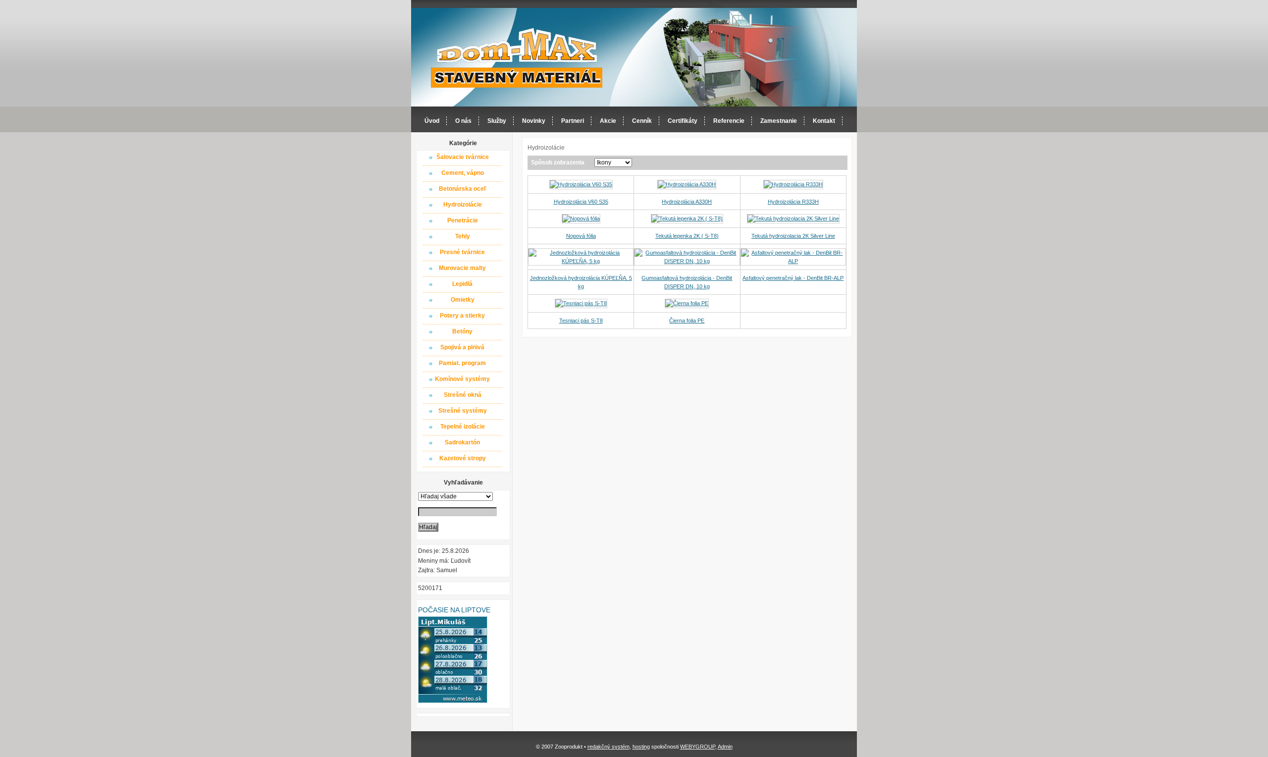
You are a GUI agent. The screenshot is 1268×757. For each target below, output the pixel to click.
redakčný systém (608, 747)
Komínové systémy (462, 379)
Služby (496, 120)
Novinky (533, 120)
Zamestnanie (778, 120)
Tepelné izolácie (462, 426)
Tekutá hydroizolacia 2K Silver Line (793, 236)
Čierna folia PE (686, 321)
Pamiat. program (462, 363)
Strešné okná (462, 394)
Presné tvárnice (462, 252)
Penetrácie (462, 220)
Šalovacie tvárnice (462, 157)
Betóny (462, 331)
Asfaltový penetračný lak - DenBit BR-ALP (793, 278)
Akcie (608, 120)
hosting (641, 747)
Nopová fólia (581, 236)
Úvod (431, 120)
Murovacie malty (462, 268)
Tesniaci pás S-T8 (581, 321)
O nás (463, 120)
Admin (725, 747)
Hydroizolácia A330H (687, 202)
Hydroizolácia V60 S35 (581, 202)
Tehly (462, 236)
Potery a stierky (462, 315)
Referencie (728, 120)
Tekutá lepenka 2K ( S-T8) (687, 236)
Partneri (572, 120)
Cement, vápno (462, 172)
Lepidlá (462, 283)
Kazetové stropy (462, 458)
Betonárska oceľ (462, 188)
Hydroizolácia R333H (793, 202)
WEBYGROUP (697, 747)
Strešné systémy (462, 410)
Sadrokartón (462, 442)
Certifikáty (682, 120)
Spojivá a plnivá (462, 347)
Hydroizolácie (462, 204)
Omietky (463, 299)
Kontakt (824, 120)
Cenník (642, 120)
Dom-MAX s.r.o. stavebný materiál (517, 57)
